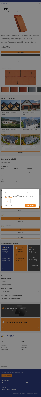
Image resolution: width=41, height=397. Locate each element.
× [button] (37, 189)
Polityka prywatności (8, 197)
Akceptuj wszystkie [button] (30, 205)
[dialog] (20, 198)
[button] (9, 205)
